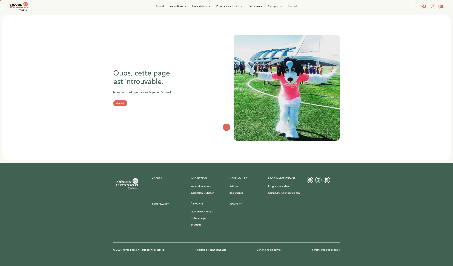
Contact (292, 6)
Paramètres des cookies (326, 250)
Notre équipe (198, 218)
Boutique (196, 225)
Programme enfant (279, 186)
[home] (55, 6)
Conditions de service (269, 250)
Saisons (233, 186)
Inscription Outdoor (202, 193)
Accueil (160, 6)
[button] (178, 6)
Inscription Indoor (201, 186)
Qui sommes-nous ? (202, 212)
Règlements (236, 193)
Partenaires (255, 6)
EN (411, 6)
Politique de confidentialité (210, 250)
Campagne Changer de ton (284, 193)
